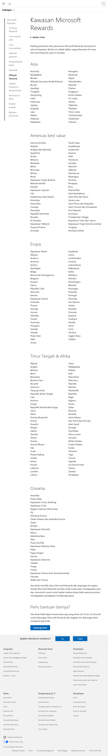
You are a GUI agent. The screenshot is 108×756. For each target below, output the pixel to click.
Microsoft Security (9, 702)
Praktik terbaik (12, 105)
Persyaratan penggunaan (45, 751)
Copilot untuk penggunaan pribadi (15, 658)
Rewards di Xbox (14, 97)
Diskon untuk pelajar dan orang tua (85, 680)
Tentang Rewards (13, 29)
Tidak (80, 638)
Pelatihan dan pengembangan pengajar (86, 676)
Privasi (30, 751)
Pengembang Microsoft (46, 697)
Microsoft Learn (43, 702)
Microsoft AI (7, 697)
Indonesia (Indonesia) (15, 737)
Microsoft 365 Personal (11, 671)
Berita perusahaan (79, 706)
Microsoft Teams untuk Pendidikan (85, 662)
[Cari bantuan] (9, 3)
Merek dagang (62, 751)
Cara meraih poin (15, 38)
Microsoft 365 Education (81, 667)
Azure (5, 706)
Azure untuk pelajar (79, 685)
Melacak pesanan (13, 55)
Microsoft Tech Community (47, 711)
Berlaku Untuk (38, 37)
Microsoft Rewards (11, 21)
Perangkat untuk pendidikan (82, 658)
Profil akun (41, 653)
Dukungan (7, 9)
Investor (76, 716)
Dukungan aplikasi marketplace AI (49, 706)
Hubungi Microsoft (18, 751)
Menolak (13, 70)
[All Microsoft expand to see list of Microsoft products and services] (3, 3)
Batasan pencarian (13, 114)
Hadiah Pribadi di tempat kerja (15, 87)
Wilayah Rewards (13, 77)
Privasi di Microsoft (79, 711)
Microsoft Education (80, 653)
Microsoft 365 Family (10, 667)
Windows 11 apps (9, 676)
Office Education (78, 671)
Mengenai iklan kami (78, 751)
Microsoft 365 (8, 662)
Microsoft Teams (9, 729)
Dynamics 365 (8, 711)
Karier (75, 697)
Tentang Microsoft (79, 702)
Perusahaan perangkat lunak (48, 725)
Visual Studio (42, 729)
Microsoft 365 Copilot (10, 725)
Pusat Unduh (42, 658)
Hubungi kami (40, 627)
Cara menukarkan (15, 46)
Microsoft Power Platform (47, 720)
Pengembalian (43, 662)
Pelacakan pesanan (44, 667)
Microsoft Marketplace (46, 716)
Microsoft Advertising (10, 720)
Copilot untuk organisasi (11, 653)
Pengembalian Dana (16, 63)
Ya (62, 638)
